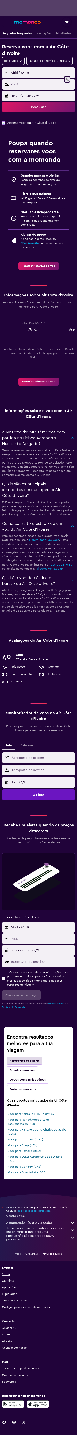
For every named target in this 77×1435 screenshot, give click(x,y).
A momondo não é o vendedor (29, 1222)
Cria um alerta (30, 243)
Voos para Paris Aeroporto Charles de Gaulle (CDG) (37, 1131)
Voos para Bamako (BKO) (24, 1151)
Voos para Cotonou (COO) (25, 1139)
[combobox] (42, 758)
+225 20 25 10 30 (60, 564)
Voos (18, 1254)
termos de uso (56, 1003)
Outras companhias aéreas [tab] (28, 1079)
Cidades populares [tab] (22, 1070)
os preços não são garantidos (34, 1211)
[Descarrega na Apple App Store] (38, 1404)
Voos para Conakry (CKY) (24, 1166)
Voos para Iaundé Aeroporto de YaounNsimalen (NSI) (29, 1121)
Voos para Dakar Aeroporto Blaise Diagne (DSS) (35, 1158)
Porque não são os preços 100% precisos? (30, 1237)
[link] (38, 266)
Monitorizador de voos (44, 540)
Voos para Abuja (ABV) (22, 1145)
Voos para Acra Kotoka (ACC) (27, 1172)
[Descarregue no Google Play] (13, 1404)
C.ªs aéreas (31, 1254)
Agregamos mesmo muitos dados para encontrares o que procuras (35, 1230)
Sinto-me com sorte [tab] (23, 1089)
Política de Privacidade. (15, 1007)
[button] (6, 22)
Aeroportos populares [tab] (24, 1060)
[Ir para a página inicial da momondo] (27, 22)
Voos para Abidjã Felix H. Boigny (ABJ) (33, 1114)
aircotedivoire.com (49, 568)
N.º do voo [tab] (25, 745)
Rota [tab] (8, 745)
